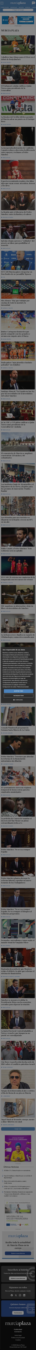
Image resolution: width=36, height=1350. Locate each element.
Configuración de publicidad (10, 682)
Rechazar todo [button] (19, 695)
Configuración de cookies (9, 687)
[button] (18, 700)
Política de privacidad (23, 687)
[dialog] (18, 675)
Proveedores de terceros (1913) (17, 667)
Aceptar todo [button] (18, 691)
